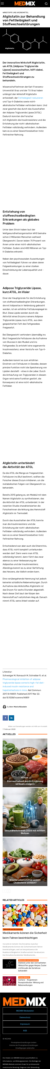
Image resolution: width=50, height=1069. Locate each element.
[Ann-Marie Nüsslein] (5, 707)
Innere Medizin (24, 977)
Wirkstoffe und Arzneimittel (16, 12)
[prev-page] (4, 891)
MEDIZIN (24, 777)
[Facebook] (5, 718)
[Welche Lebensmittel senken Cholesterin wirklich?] (25, 861)
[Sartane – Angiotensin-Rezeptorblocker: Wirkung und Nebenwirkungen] (9, 981)
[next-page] (8, 891)
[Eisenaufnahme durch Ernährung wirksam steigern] (25, 763)
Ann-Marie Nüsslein (18, 707)
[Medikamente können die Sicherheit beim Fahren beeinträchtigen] (25, 915)
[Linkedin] (11, 718)
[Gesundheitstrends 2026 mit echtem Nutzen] (25, 812)
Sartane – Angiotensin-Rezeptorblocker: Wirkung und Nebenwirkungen (30, 982)
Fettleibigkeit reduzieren (30, 98)
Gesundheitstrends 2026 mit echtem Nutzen (25, 832)
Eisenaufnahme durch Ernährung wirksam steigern (25, 782)
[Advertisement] (25, 169)
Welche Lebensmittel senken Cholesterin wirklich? (25, 881)
